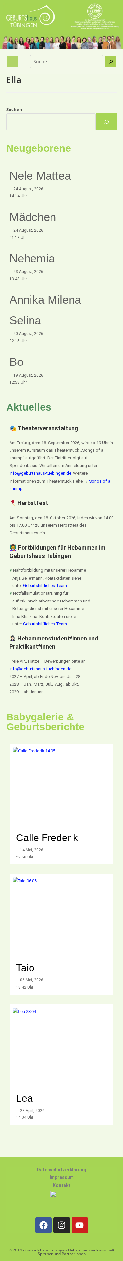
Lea (24, 1098)
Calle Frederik (48, 837)
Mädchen (33, 216)
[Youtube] (80, 1225)
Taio (25, 967)
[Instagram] (61, 1225)
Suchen (14, 109)
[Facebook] (43, 1225)
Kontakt (62, 1185)
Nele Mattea (40, 175)
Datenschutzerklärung (61, 1169)
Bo (16, 361)
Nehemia (32, 258)
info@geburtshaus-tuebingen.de (40, 473)
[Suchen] (110, 61)
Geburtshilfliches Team (45, 585)
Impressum (62, 1177)
